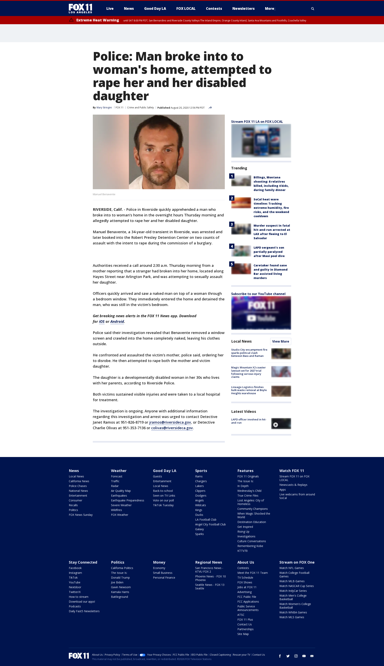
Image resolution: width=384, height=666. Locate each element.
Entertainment (78, 495)
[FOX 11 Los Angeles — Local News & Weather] (82, 8)
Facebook (75, 568)
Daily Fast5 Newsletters (84, 611)
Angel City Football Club (210, 524)
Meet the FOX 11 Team (252, 573)
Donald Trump (120, 577)
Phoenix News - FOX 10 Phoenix (210, 578)
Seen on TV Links (164, 495)
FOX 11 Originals (248, 476)
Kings (198, 510)
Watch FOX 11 (291, 470)
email (312, 656)
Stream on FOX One (297, 562)
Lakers (199, 486)
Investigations (246, 536)
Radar (115, 486)
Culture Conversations (251, 541)
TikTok (73, 577)
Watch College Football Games (294, 574)
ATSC (240, 615)
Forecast (116, 476)
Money (159, 562)
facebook (280, 656)
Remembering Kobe (250, 546)
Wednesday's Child (249, 491)
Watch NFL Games (291, 568)
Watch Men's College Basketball (293, 597)
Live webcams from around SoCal (297, 496)
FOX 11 (120, 107)
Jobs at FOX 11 (247, 587)
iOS (102, 321)
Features (245, 470)
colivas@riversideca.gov (172, 427)
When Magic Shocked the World (253, 515)
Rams (199, 476)
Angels (199, 500)
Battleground (119, 597)
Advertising (244, 592)
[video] (281, 423)
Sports (201, 470)
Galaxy (199, 529)
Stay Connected (83, 562)
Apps (282, 489)
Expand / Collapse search (312, 9)
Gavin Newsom (121, 587)
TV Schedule (245, 577)
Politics (73, 510)
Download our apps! (82, 601)
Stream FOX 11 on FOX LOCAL (294, 478)
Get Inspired (245, 527)
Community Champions (252, 509)
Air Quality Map (121, 491)
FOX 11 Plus (245, 619)
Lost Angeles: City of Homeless (250, 502)
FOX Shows (244, 582)
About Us (245, 562)
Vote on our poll (163, 500)
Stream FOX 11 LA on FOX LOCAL (257, 121)
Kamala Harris (120, 592)
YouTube (74, 582)
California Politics (122, 568)
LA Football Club (205, 519)
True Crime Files (247, 495)
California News (79, 481)
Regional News (208, 562)
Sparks (199, 534)
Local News (241, 341)
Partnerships (245, 629)
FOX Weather (119, 515)
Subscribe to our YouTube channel (258, 294)
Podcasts (75, 606)
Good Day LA (164, 470)
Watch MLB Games (292, 581)
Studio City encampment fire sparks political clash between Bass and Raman (249, 353)
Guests (157, 476)
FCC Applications (248, 601)
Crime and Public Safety (140, 107)
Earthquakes (119, 495)
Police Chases (78, 486)
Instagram (75, 573)
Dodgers (200, 495)
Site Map (243, 634)
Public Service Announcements (248, 608)
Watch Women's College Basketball (295, 605)
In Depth (243, 486)
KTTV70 (242, 551)
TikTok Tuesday (163, 505)
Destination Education (251, 522)
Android (117, 321)
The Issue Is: (245, 481)
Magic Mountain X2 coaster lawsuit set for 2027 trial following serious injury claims (248, 372)
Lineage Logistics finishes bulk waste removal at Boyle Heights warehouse (249, 390)
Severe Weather (121, 505)
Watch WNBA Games (293, 612)
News (74, 470)
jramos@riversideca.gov (170, 422)
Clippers (200, 491)
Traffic (115, 481)
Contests (243, 568)
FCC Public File (246, 597)
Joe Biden (117, 582)
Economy (159, 568)
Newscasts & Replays (293, 485)
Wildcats (200, 505)
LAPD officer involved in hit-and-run (248, 421)
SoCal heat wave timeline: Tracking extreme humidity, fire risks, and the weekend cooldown (271, 207)
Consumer (75, 500)
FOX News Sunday (81, 515)
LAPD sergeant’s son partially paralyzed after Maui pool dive (269, 252)
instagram (296, 656)
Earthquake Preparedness (127, 500)
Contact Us (244, 624)
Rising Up (243, 531)
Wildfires (116, 510)
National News (78, 491)
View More (280, 341)
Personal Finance (164, 577)
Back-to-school (163, 491)
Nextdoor (75, 587)
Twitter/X (75, 592)
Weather (119, 470)
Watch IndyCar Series (293, 591)
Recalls (73, 505)
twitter (288, 656)
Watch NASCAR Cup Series (296, 586)
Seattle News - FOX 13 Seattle (209, 586)
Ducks (199, 515)
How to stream (78, 597)
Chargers (201, 481)
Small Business (162, 573)
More (269, 8)
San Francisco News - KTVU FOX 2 (209, 569)
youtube (304, 656)
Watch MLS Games (291, 617)
